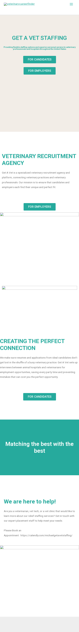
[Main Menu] (71, 4)
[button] (39, 59)
